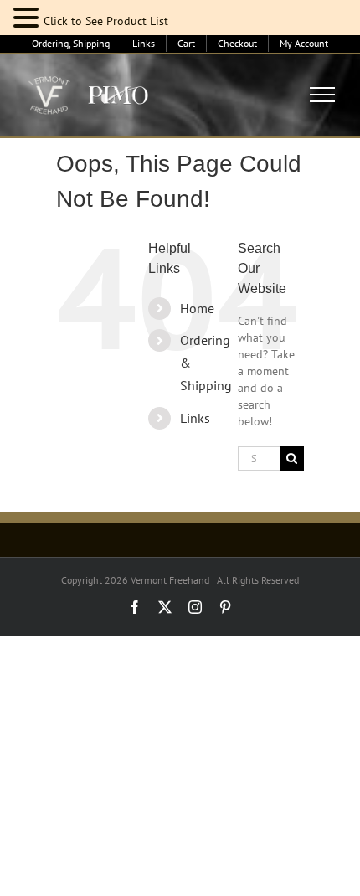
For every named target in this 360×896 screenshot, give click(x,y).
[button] (28, 18)
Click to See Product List (106, 20)
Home (197, 308)
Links (195, 417)
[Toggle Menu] (323, 94)
